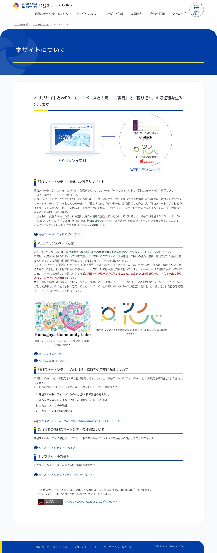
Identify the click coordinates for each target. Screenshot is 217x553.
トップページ (21, 24)
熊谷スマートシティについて (51, 13)
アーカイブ (179, 13)
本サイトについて (86, 13)
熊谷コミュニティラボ (51, 354)
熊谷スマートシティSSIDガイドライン (60, 234)
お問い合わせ (41, 547)
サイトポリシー (62, 547)
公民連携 (136, 13)
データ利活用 (157, 13)
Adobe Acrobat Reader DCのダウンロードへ (92, 501)
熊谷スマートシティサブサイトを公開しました (65, 475)
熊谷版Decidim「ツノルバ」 (55, 360)
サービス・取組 (114, 13)
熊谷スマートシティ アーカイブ (57, 447)
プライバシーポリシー (87, 547)
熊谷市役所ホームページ (118, 547)
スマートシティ (41, 24)
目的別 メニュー (196, 13)
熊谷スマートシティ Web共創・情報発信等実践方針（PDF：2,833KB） (82, 421)
